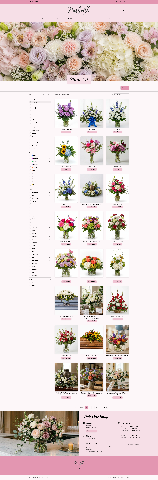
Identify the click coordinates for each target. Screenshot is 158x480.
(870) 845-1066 (34, 2)
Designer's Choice (47, 19)
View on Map (92, 431)
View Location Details (133, 444)
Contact (126, 2)
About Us (118, 2)
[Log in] (123, 10)
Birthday (70, 19)
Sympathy (80, 19)
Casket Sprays (101, 19)
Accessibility (120, 477)
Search (126, 88)
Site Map (127, 477)
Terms (109, 477)
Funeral (90, 19)
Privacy (114, 477)
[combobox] (121, 94)
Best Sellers (60, 19)
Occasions (112, 19)
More (122, 19)
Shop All (35, 19)
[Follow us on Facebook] (79, 469)
